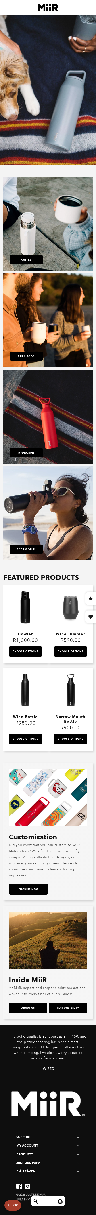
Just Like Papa (36, 1194)
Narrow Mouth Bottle (71, 719)
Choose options (25, 651)
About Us (28, 1007)
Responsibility (68, 1007)
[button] (60, 1201)
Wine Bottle (25, 717)
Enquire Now (29, 889)
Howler (25, 634)
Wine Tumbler (70, 634)
